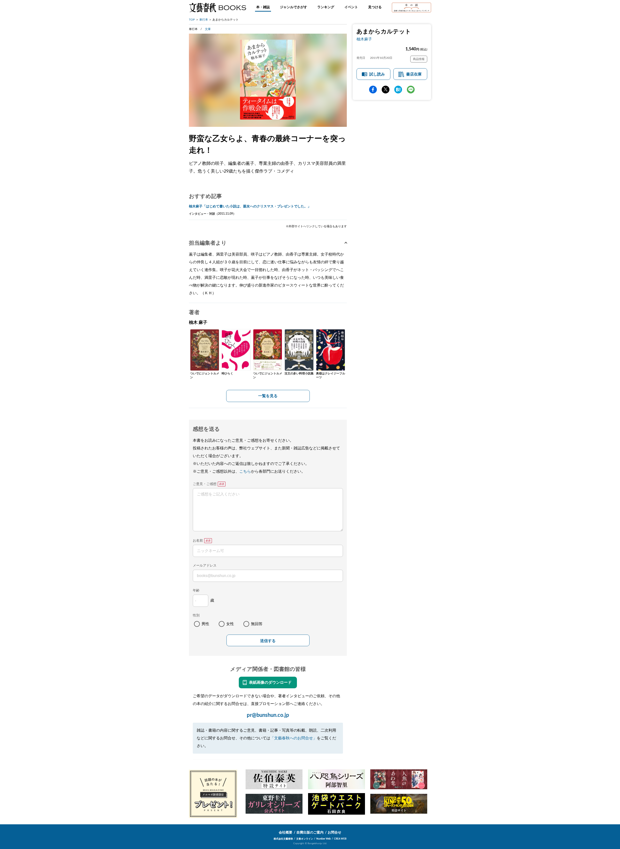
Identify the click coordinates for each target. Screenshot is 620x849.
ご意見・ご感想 (205, 484)
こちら (245, 471)
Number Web (323, 839)
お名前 (198, 540)
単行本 (203, 19)
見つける (375, 7)
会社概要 (285, 832)
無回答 (257, 624)
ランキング (325, 7)
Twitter (385, 89)
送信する (268, 641)
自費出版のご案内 (310, 832)
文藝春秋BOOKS (217, 7)
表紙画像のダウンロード (270, 682)
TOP (192, 19)
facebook (373, 89)
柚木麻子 (364, 39)
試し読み (377, 74)
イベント (351, 7)
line (411, 89)
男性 (205, 624)
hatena (398, 89)
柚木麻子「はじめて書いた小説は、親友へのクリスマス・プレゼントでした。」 (250, 206)
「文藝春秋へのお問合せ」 (293, 738)
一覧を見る (268, 396)
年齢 (196, 590)
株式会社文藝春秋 (283, 839)
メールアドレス (205, 565)
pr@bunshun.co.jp (268, 715)
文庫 (208, 29)
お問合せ (334, 832)
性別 (196, 615)
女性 (230, 624)
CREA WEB (340, 839)
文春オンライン (304, 839)
